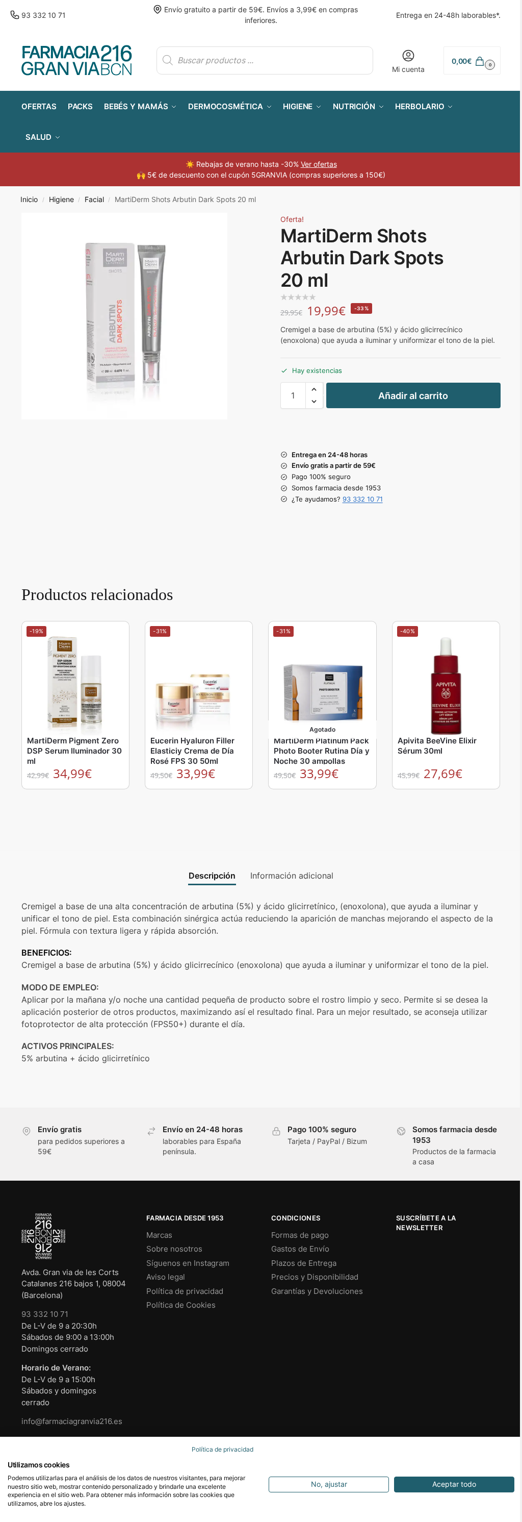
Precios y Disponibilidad (314, 1277)
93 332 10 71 (43, 15)
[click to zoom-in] (124, 316)
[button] (472, 60)
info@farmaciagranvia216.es (71, 1421)
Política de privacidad (184, 1291)
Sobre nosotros (174, 1249)
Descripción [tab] (212, 875)
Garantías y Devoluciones (317, 1291)
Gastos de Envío (300, 1249)
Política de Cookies (181, 1305)
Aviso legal (165, 1277)
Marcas (159, 1235)
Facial (94, 199)
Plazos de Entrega (303, 1263)
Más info (323, 799)
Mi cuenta (408, 69)
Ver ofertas (319, 164)
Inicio (29, 199)
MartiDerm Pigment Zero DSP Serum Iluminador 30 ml (74, 751)
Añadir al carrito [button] (76, 799)
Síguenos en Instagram (187, 1263)
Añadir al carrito (413, 395)
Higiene (61, 199)
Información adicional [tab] (291, 875)
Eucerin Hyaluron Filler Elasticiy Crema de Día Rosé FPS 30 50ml (192, 751)
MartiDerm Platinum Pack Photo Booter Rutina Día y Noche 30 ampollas (322, 751)
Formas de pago (300, 1235)
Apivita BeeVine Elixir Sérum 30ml (437, 746)
